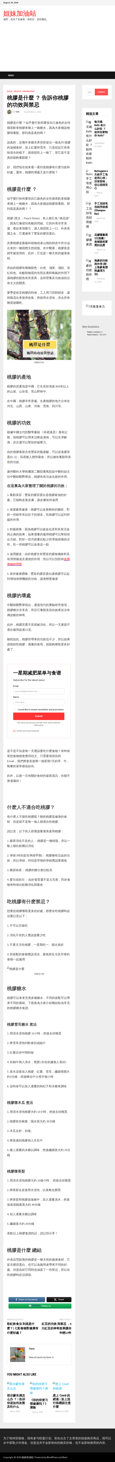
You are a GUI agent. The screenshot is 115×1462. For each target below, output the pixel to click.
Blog (9, 91)
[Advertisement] (57, 49)
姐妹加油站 (19, 13)
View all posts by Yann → (41, 1357)
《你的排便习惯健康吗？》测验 (39, 1403)
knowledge (28, 91)
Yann (17, 111)
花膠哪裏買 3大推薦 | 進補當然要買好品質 (101, 240)
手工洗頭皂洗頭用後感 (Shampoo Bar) (101, 208)
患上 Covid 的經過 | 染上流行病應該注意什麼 (62, 1401)
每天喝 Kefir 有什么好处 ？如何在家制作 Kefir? (101, 128)
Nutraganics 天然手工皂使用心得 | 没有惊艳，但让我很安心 (101, 179)
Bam (64, 1457)
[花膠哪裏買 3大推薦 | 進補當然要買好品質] (89, 235)
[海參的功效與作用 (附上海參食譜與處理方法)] (89, 261)
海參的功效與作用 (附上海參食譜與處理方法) (101, 267)
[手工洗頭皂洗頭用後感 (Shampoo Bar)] (89, 204)
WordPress (52, 1457)
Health (17, 91)
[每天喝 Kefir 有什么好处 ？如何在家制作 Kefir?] (89, 122)
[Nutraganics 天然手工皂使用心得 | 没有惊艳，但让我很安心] (89, 171)
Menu (11, 75)
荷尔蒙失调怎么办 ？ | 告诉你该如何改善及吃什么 (16, 1401)
